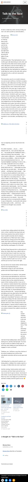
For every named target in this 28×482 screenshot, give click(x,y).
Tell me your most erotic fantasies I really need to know (18, 406)
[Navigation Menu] (25, 2)
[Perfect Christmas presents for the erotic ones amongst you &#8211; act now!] (6, 401)
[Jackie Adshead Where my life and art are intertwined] (5, 2)
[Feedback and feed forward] (7, 423)
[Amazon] (13, 480)
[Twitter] (6, 480)
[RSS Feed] (2, 480)
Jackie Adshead (8, 18)
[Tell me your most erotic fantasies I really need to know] (18, 401)
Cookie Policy (4, 477)
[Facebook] (10, 480)
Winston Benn (6, 445)
